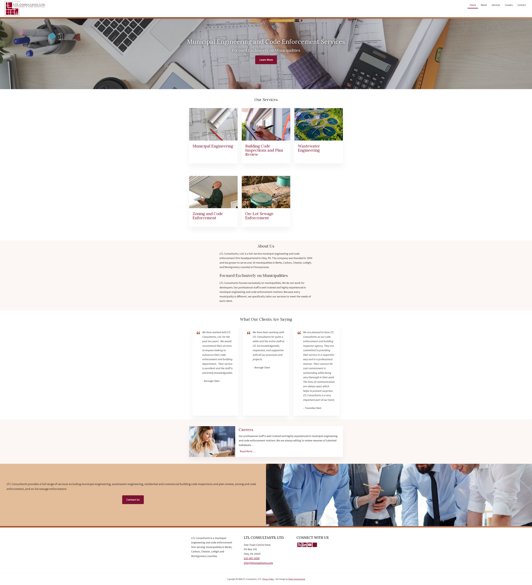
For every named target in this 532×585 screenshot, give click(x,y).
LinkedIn (304, 545)
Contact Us (133, 499)
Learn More (266, 59)
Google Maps (315, 545)
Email (309, 545)
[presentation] (213, 124)
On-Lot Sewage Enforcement (259, 216)
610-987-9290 (252, 558)
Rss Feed (299, 545)
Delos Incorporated (296, 579)
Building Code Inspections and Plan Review (264, 150)
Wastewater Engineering (309, 148)
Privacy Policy (268, 579)
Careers (246, 430)
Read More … (248, 451)
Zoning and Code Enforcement (208, 216)
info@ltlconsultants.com (258, 562)
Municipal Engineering (213, 146)
